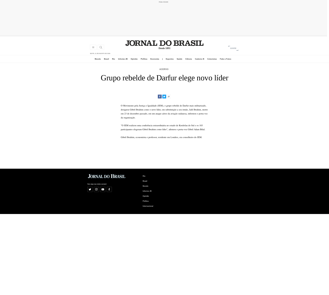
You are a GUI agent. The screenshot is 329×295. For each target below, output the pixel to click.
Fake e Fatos (225, 59)
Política (144, 59)
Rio (113, 59)
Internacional (148, 206)
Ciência (188, 59)
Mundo (98, 59)
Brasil (106, 59)
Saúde (179, 59)
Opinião (134, 59)
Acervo (163, 69)
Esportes (170, 59)
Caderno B (199, 59)
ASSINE (233, 48)
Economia (154, 59)
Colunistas (212, 59)
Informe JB (123, 59)
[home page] (164, 43)
